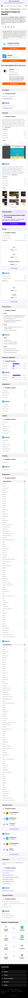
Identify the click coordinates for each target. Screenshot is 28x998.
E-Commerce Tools (6, 883)
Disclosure (3, 992)
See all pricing (14, 268)
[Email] (11, 27)
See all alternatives (14, 829)
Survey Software (6, 873)
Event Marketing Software (8, 881)
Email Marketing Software (8, 98)
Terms (8, 991)
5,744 (16, 45)
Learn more (7, 127)
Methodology (5, 37)
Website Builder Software (7, 108)
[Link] (14, 27)
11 (16, 57)
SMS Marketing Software (7, 879)
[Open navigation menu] (26, 5)
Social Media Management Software (10, 877)
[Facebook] (16, 995)
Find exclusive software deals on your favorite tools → (14, 2)
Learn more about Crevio (16, 81)
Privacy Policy (13, 991)
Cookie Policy (3, 991)
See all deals (15, 223)
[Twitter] (6, 27)
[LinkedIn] (8, 27)
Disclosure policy (19, 36)
